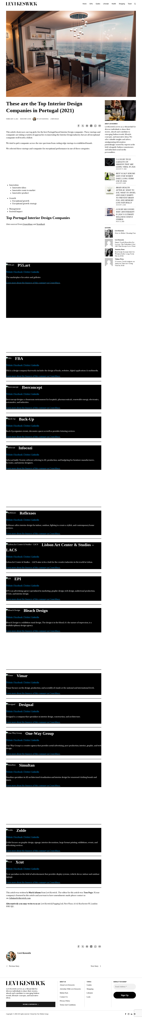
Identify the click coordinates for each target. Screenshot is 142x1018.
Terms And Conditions (68, 1005)
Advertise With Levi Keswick (70, 989)
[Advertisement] (53, 168)
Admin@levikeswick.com (20, 898)
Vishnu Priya (119, 259)
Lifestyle (90, 993)
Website (9, 272)
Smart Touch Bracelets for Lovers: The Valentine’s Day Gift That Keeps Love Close (125, 244)
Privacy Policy (65, 1001)
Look (29, 119)
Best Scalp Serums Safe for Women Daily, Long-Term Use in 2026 (125, 177)
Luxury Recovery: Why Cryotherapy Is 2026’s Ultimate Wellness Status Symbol (125, 214)
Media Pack (64, 993)
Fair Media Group (42, 1014)
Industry (23, 119)
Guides (89, 985)
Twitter (27, 272)
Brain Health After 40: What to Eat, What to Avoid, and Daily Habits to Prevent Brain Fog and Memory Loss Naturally (126, 195)
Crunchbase (27, 224)
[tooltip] (78, 125)
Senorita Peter (120, 249)
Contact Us (64, 997)
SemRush (41, 224)
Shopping (90, 989)
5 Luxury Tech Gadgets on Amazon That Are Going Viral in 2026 (125, 163)
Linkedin (35, 272)
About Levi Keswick (67, 985)
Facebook (18, 272)
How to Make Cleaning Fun (125, 233)
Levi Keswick (43, 119)
